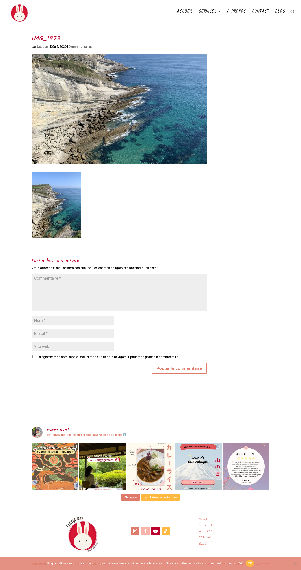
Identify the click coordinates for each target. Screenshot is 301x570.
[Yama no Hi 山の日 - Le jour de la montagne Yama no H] (198, 466)
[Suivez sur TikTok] (166, 531)
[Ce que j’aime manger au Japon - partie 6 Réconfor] (150, 466)
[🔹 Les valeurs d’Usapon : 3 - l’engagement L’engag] (102, 466)
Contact (260, 12)
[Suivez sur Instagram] (135, 531)
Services (208, 12)
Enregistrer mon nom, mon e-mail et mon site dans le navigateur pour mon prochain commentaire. (108, 357)
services (206, 525)
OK (250, 563)
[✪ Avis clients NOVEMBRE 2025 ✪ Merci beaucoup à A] (246, 466)
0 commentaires (81, 46)
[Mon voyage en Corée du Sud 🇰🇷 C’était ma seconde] (55, 466)
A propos (236, 12)
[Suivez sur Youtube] (155, 531)
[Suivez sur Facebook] (145, 531)
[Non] (295, 563)
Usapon (42, 46)
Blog (280, 12)
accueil (205, 519)
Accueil (185, 12)
